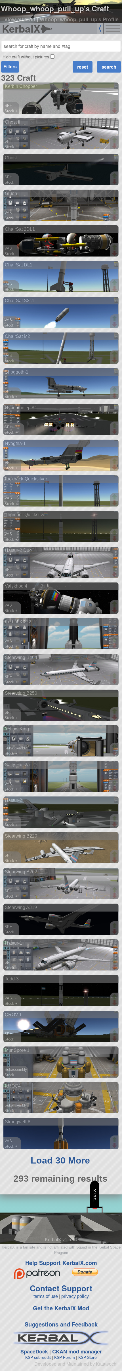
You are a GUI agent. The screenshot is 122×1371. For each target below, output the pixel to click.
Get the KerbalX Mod (61, 1308)
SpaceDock (34, 1351)
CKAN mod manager (77, 1351)
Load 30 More (60, 1160)
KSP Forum (64, 1357)
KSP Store (87, 1357)
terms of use (45, 1296)
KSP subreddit (38, 1357)
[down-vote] (115, 110)
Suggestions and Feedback (61, 1324)
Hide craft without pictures (26, 57)
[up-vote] (115, 105)
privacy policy (75, 1296)
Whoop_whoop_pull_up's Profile (79, 19)
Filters (10, 66)
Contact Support (61, 1288)
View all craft (19, 19)
